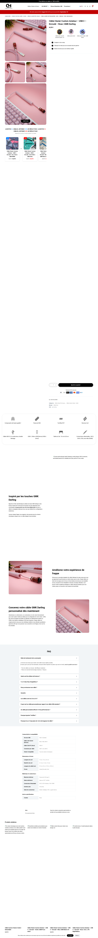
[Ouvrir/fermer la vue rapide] (24, 830)
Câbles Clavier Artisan (33, 6)
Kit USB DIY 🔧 (45, 6)
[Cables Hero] (9, 6)
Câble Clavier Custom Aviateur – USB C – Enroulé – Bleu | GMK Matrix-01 (60, 929)
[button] (81, 6)
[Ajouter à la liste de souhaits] (24, 827)
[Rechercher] (87, 6)
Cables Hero (55, 405)
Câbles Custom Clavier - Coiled (72, 403)
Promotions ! (67, 6)
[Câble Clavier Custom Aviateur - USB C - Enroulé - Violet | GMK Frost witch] (37, 875)
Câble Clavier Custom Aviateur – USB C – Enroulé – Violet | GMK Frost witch (37, 929)
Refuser (77, 935)
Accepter (70, 935)
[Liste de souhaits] (85, 6)
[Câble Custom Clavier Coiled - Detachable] (15, 875)
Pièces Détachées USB (56, 6)
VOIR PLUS (25, 121)
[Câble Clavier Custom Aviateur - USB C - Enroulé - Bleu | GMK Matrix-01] (60, 875)
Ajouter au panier (75, 385)
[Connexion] (89, 6)
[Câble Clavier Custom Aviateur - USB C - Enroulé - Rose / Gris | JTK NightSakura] (83, 875)
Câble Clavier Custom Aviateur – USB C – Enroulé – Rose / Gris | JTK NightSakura (83, 929)
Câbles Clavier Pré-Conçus (60, 403)
